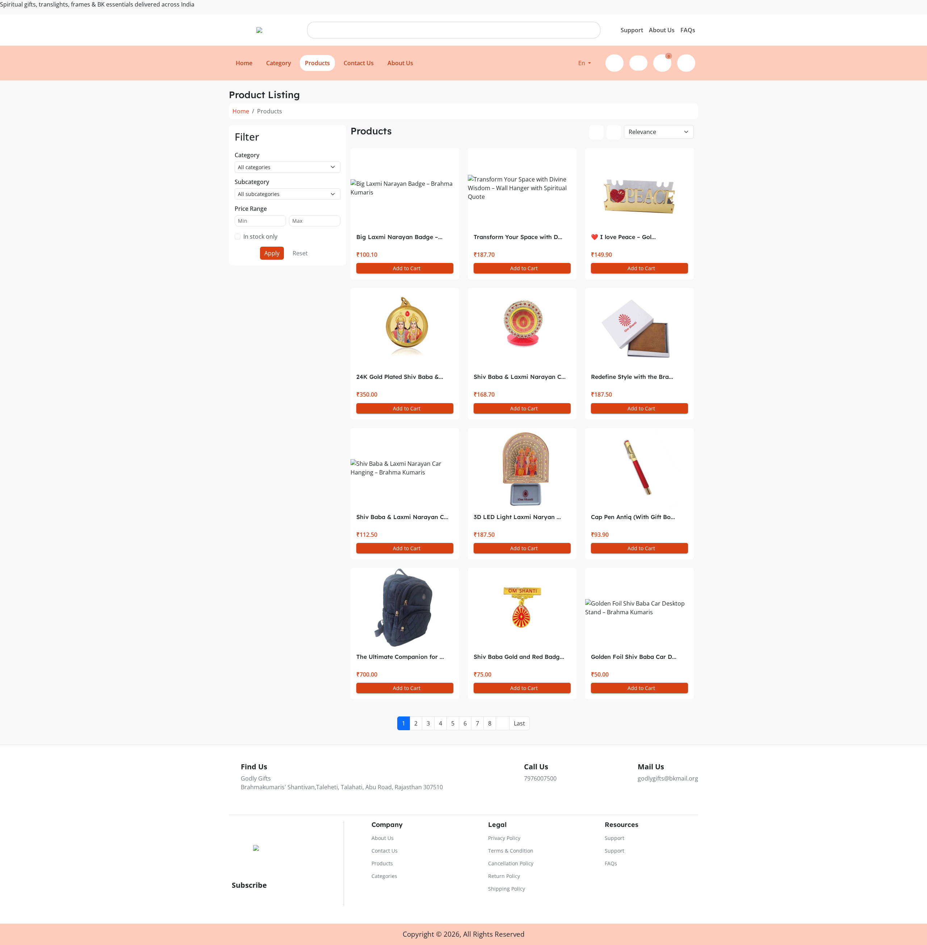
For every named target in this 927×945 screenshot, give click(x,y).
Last (519, 723)
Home (240, 111)
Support (632, 30)
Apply (272, 253)
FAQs (687, 30)
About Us (662, 30)
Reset (300, 253)
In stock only (260, 237)
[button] (584, 63)
